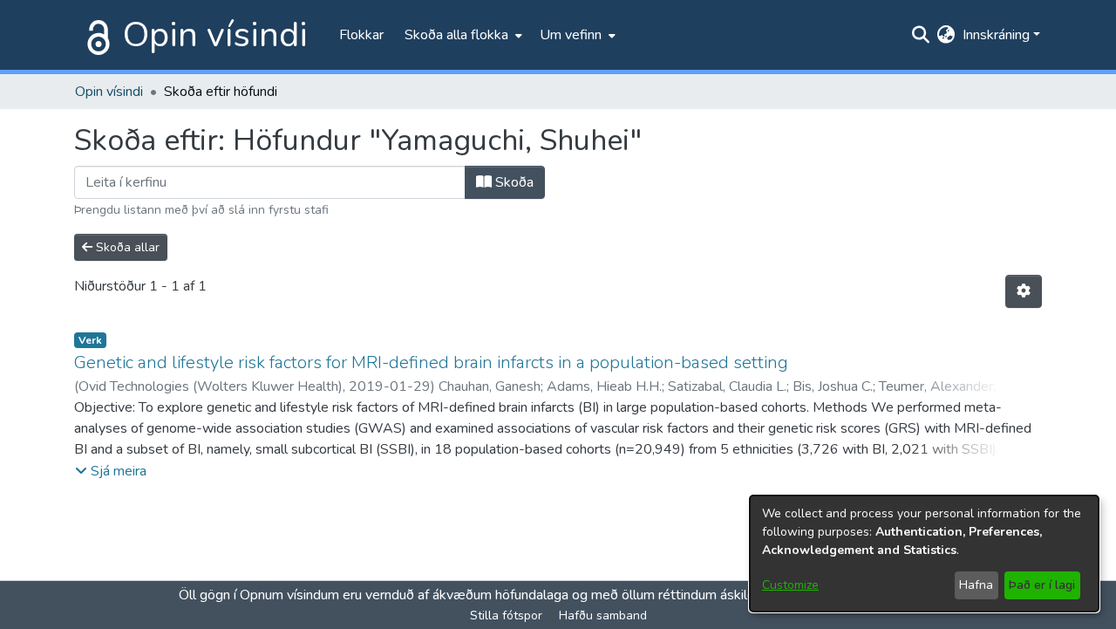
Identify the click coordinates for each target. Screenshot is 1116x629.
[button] (110, 471)
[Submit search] (921, 34)
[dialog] (924, 554)
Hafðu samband (603, 615)
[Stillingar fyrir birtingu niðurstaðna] (1023, 291)
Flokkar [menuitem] (361, 34)
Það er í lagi (1042, 585)
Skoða (513, 182)
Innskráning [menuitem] (996, 34)
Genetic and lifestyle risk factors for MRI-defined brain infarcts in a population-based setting (431, 362)
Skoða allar (126, 247)
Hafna (976, 585)
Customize (790, 585)
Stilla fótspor (506, 615)
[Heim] (95, 35)
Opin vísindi (215, 34)
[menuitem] (461, 35)
